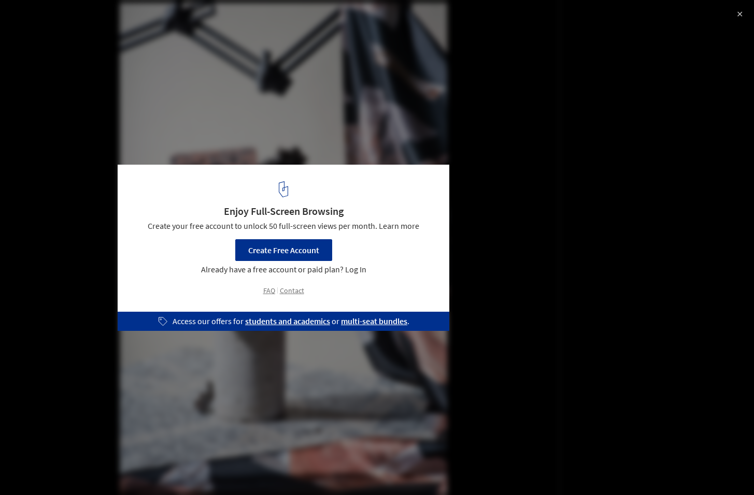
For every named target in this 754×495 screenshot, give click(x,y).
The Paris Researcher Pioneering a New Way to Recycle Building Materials (152, 28)
